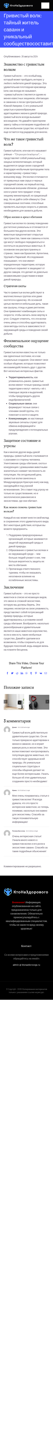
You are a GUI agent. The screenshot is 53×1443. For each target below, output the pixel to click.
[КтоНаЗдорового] (19, 4)
